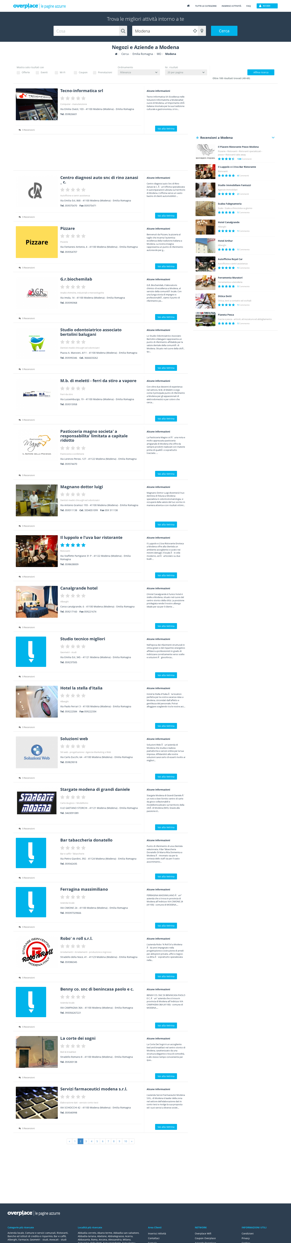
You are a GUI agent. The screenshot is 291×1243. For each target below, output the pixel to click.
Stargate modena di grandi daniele (95, 789)
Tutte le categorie (206, 5)
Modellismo (82, 802)
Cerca (224, 31)
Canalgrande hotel (79, 588)
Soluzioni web (74, 738)
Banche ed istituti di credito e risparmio (30, 1236)
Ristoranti (65, 550)
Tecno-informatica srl (81, 90)
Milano (127, 1239)
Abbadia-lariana (87, 1236)
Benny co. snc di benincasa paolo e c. (97, 989)
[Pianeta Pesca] (205, 319)
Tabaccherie (78, 853)
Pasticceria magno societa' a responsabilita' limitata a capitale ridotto (94, 435)
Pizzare (67, 228)
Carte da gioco (67, 802)
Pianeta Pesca (226, 314)
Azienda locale (67, 902)
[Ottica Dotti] (205, 301)
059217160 (71, 611)
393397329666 (73, 912)
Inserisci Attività (157, 1233)
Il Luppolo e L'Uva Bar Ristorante (237, 166)
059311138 (71, 510)
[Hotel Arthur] (205, 245)
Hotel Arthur (225, 240)
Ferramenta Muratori (230, 277)
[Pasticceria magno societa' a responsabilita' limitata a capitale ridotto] (37, 445)
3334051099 (91, 510)
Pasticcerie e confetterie (72, 453)
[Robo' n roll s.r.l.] (37, 952)
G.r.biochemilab (76, 279)
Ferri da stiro (66, 394)
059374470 (71, 463)
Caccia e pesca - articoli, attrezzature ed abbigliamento (245, 319)
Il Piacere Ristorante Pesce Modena (238, 146)
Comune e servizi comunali (40, 1232)
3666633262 (91, 357)
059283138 (71, 1061)
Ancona (103, 1239)
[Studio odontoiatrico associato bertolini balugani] (37, 343)
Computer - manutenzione (73, 104)
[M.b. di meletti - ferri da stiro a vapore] (37, 394)
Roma (94, 1239)
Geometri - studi (68, 652)
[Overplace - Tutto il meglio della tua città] (188, 5)
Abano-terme (104, 1232)
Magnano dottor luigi (81, 486)
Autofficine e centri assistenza (75, 195)
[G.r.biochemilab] (37, 293)
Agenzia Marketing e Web (98, 752)
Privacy (246, 1238)
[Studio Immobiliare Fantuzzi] (205, 190)
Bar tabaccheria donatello (86, 840)
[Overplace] (116, 54)
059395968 (71, 302)
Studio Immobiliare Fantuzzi (234, 185)
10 (125, 1141)
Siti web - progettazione (72, 752)
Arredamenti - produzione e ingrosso (93, 952)
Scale (220, 208)
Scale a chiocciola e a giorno (238, 208)
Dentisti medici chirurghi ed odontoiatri (80, 347)
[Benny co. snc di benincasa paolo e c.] (37, 1002)
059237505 (71, 662)
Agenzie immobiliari (227, 189)
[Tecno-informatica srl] (37, 104)
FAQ (248, 5)
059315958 (71, 404)
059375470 (71, 205)
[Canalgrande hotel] (37, 602)
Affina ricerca (260, 72)
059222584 (71, 711)
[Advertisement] (100, 153)
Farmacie (23, 1239)
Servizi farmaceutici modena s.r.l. (93, 1089)
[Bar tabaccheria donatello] (37, 853)
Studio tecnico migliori (82, 638)
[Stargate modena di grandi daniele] (37, 803)
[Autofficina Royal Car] (205, 263)
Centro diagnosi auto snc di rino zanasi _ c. (99, 180)
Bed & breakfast (68, 1051)
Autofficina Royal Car (230, 259)
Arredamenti (66, 952)
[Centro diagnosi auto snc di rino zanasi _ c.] (37, 191)
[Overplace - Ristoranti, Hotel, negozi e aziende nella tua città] (39, 6)
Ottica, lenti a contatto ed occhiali (234, 300)
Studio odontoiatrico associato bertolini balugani (91, 332)
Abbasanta (84, 1239)
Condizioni (248, 1233)
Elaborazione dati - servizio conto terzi (79, 1102)
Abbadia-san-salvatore (126, 1232)
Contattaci (153, 1238)
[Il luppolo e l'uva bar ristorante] (37, 551)
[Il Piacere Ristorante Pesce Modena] (205, 151)
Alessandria (115, 1239)
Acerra (129, 1236)
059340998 (71, 1112)
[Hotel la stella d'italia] (37, 702)
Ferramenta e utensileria (230, 282)
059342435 (71, 863)
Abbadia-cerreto (87, 1232)
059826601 (71, 114)
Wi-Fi (62, 72)
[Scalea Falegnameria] (205, 208)
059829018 (71, 762)
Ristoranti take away (235, 154)
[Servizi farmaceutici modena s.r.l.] (37, 1103)
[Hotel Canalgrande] (205, 227)
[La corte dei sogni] (37, 1052)
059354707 (71, 251)
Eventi (44, 72)
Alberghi (64, 601)
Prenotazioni (105, 72)
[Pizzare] (37, 242)
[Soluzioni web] (37, 752)
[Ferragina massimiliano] (37, 902)
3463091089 (71, 813)
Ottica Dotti (225, 296)
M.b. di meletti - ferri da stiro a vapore (98, 380)
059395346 (71, 357)
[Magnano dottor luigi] (37, 500)
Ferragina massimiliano (84, 889)
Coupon (83, 72)
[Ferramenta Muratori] (205, 282)
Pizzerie (64, 241)
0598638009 (71, 564)
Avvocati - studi (58, 1239)
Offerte (26, 72)
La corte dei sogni (77, 1038)
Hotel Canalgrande (228, 222)
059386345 (71, 962)
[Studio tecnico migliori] (37, 652)
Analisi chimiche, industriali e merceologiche (82, 292)
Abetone (102, 1236)
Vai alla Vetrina (166, 128)
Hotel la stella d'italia (81, 688)
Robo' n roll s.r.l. (76, 938)
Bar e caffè (65, 853)
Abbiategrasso (116, 1236)
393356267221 (73, 1012)
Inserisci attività (231, 5)
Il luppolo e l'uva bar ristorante (91, 537)
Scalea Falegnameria (229, 203)
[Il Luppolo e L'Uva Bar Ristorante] (205, 171)
